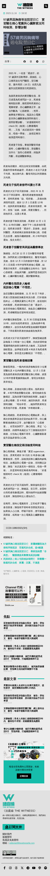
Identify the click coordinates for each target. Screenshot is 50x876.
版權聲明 (7, 837)
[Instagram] (10, 868)
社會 (37, 571)
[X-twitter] (22, 868)
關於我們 (7, 834)
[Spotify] (46, 868)
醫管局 (6, 574)
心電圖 (23, 571)
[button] (4, 6)
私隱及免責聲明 (10, 840)
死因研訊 (31, 571)
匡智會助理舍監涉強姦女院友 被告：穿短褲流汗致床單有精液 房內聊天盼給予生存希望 (24, 625)
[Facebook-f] (4, 868)
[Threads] (16, 868)
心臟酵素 (15, 571)
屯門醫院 (7, 571)
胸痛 (42, 571)
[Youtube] (34, 868)
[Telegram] (28, 868)
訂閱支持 (24, 776)
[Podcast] (40, 868)
